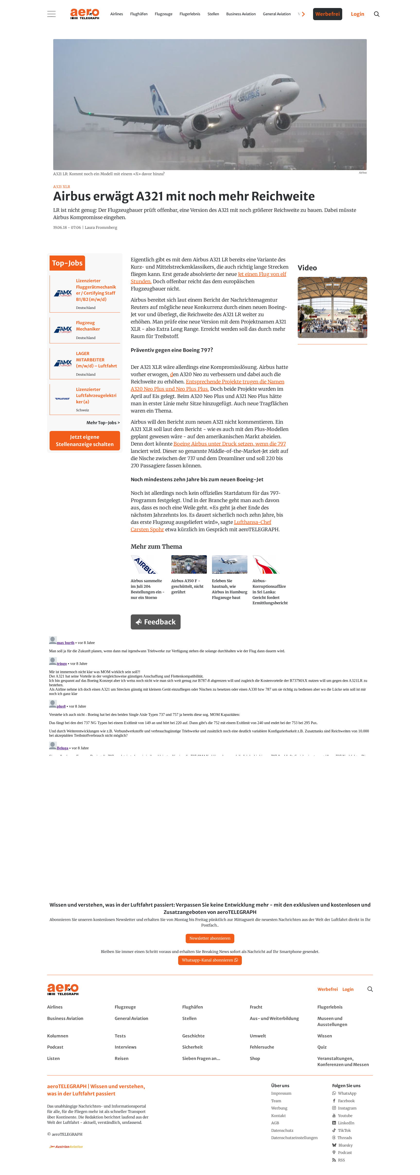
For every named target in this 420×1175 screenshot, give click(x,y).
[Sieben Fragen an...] (210, 1062)
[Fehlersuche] (277, 1047)
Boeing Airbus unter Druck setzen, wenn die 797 (230, 444)
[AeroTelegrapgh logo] (63, 989)
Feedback (160, 622)
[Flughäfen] (210, 1007)
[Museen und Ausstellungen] (345, 1022)
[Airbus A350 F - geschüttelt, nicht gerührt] (189, 582)
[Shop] (277, 1062)
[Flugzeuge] (142, 1007)
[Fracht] (277, 1007)
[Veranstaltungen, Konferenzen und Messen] (345, 1062)
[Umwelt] (277, 1036)
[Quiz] (345, 1047)
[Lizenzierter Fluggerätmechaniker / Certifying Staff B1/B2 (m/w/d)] (85, 293)
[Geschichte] (210, 1036)
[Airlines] (75, 1007)
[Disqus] (210, 695)
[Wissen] (345, 1036)
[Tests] (142, 1036)
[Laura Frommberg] (101, 228)
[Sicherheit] (210, 1047)
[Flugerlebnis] (345, 1007)
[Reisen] (142, 1062)
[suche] (376, 14)
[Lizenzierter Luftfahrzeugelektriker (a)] (85, 399)
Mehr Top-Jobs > (103, 422)
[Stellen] (210, 1022)
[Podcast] (75, 1047)
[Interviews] (142, 1047)
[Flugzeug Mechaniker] (85, 330)
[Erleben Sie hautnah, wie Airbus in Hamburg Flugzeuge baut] (230, 582)
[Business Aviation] (75, 1022)
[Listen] (75, 1062)
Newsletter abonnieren (210, 938)
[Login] (348, 989)
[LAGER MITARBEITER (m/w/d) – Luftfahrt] (85, 363)
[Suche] (370, 989)
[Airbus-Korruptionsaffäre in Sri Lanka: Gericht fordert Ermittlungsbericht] (271, 582)
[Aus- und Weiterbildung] (277, 1022)
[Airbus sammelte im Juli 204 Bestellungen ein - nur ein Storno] (149, 582)
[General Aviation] (142, 1022)
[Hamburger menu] (51, 14)
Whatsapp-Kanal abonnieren (207, 960)
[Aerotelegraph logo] (85, 13)
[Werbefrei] (328, 989)
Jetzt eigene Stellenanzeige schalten (85, 440)
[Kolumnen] (75, 1036)
